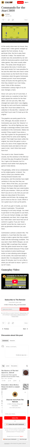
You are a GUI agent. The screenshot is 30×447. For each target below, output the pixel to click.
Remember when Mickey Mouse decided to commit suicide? (10, 387)
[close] (25, 392)
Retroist (7, 14)
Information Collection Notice (18, 314)
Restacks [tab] (12, 340)
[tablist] (8, 340)
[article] (15, 376)
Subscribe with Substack (16, 424)
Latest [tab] (7, 366)
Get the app (23, 439)
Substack (6, 443)
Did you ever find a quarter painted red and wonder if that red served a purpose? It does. (10, 375)
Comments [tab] (5, 340)
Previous (6, 329)
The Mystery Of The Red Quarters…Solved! (9, 372)
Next (24, 329)
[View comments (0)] (8, 20)
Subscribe (20, 2)
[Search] (27, 366)
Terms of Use (23, 313)
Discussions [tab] (14, 366)
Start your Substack (10, 439)
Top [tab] (3, 366)
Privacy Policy (20, 431)
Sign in (26, 2)
